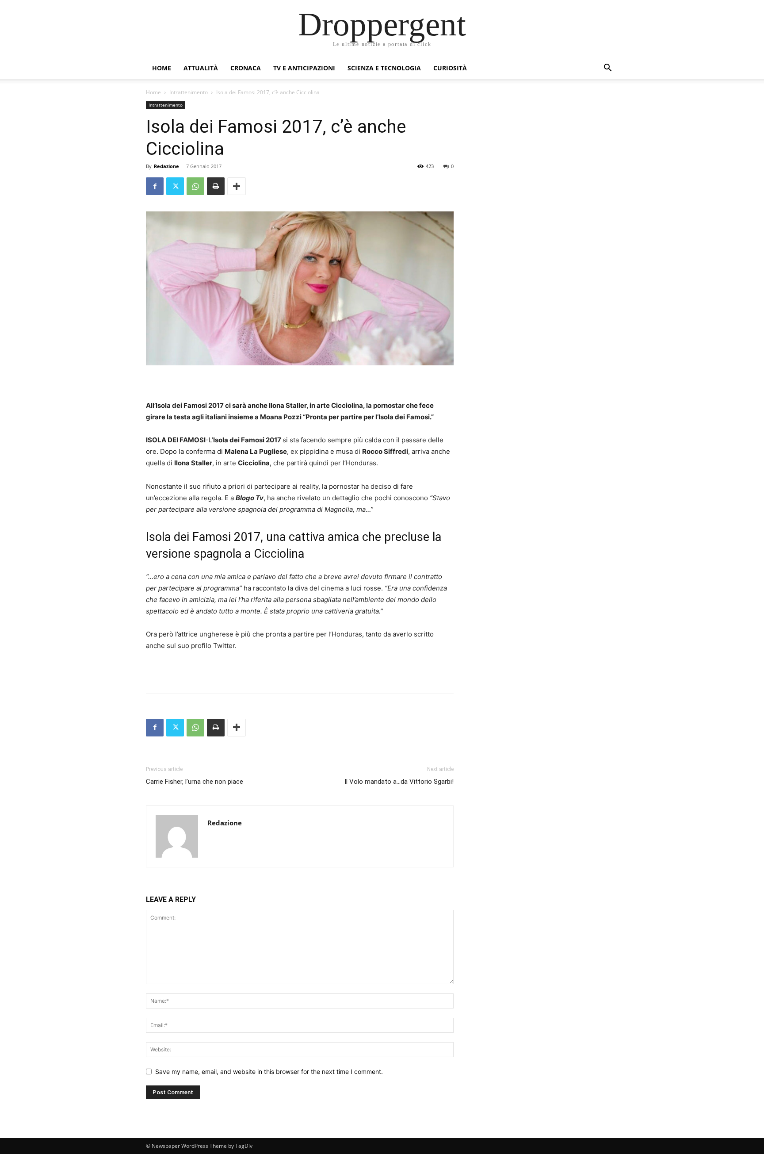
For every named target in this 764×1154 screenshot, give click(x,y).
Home (161, 68)
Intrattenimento (188, 92)
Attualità (200, 68)
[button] (607, 69)
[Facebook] (155, 186)
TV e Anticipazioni (304, 68)
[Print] (216, 186)
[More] (236, 186)
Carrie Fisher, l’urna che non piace (194, 782)
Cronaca (245, 68)
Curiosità (450, 68)
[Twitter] (175, 186)
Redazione (166, 166)
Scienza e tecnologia (384, 68)
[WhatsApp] (195, 186)
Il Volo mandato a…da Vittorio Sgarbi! (399, 782)
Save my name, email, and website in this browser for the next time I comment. (269, 1071)
